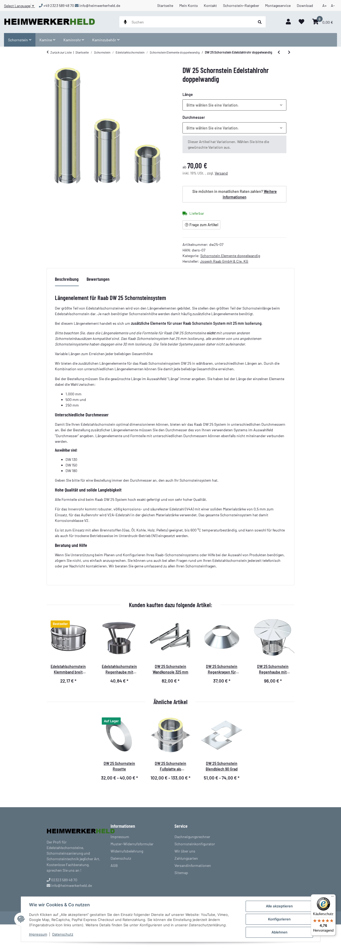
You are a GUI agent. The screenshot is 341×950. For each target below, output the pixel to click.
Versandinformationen (192, 865)
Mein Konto (188, 5)
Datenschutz (62, 934)
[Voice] (125, 21)
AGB (114, 865)
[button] (288, 22)
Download (305, 5)
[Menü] (332, 897)
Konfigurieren (279, 919)
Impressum (38, 934)
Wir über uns (184, 851)
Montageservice (278, 5)
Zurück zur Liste (61, 52)
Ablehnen (279, 932)
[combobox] (234, 105)
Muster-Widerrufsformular (132, 844)
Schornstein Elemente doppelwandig (230, 255)
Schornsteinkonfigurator (194, 844)
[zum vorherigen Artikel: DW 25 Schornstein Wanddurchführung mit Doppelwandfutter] (279, 52)
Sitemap (181, 872)
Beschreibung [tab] (67, 279)
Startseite (165, 5)
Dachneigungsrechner (192, 836)
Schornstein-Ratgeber (241, 5)
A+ (324, 5)
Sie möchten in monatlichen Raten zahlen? (234, 194)
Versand (221, 173)
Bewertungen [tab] (98, 279)
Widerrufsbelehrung (127, 851)
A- (333, 5)
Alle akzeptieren (279, 906)
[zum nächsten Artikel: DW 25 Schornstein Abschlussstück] (289, 52)
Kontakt (210, 5)
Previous (55, 653)
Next (286, 653)
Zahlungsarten (186, 858)
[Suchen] (260, 21)
